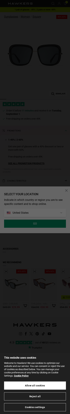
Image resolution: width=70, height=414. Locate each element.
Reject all (35, 396)
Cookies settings (35, 407)
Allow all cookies (35, 385)
